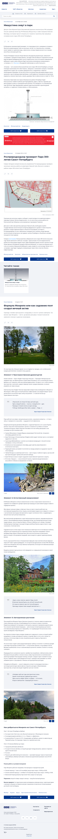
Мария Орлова (52, 5)
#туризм (12, 792)
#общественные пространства (30, 254)
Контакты (36, 806)
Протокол (16, 63)
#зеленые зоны (43, 254)
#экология (6, 126)
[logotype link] (8, 3)
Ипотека (31, 9)
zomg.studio (29, 836)
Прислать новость (42, 13)
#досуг (18, 792)
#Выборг (6, 792)
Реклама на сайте (47, 807)
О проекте (36, 810)
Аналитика (43, 9)
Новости (4, 9)
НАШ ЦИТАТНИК (23, 1)
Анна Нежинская (8, 21)
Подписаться (30, 13)
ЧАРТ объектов (17, 9)
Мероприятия (48, 811)
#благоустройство (15, 126)
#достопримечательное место (29, 792)
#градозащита (25, 126)
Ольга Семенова (8, 302)
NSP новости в (14, 131)
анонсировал (12, 239)
